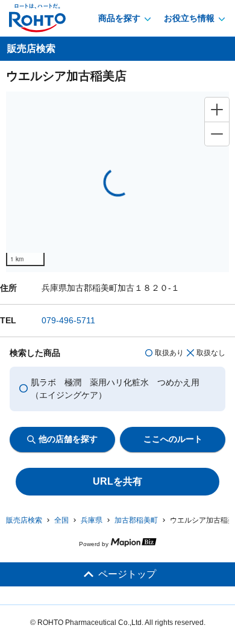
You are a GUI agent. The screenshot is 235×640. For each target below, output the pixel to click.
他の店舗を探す (68, 439)
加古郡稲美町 (136, 520)
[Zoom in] (217, 110)
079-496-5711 (68, 320)
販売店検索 (24, 520)
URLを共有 (117, 481)
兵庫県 (91, 520)
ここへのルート (172, 439)
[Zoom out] (217, 134)
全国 (61, 520)
